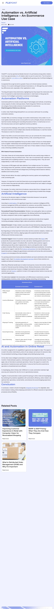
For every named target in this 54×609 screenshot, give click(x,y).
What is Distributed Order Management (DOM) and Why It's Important (12, 464)
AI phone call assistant (29, 249)
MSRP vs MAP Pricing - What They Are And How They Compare (39, 431)
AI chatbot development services (24, 259)
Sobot (43, 239)
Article (3, 9)
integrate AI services (32, 388)
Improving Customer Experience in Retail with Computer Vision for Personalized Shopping (12, 432)
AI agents (4, 253)
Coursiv (13, 271)
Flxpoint (3, 22)
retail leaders (13, 203)
